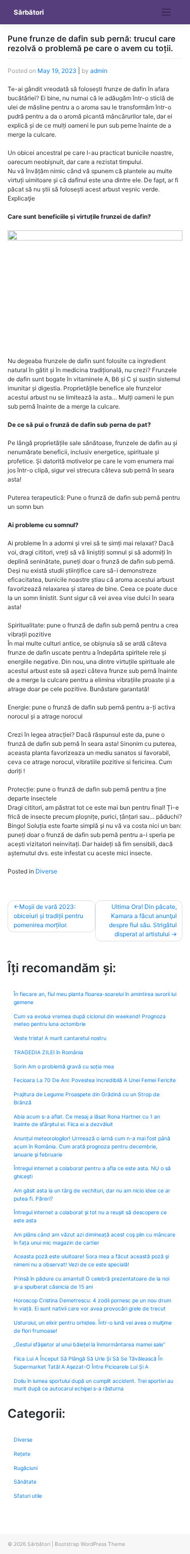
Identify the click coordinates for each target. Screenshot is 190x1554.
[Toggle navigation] (166, 12)
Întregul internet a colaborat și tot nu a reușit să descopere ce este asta (90, 1216)
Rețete (22, 1454)
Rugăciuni (25, 1468)
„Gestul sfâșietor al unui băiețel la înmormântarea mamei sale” (89, 1344)
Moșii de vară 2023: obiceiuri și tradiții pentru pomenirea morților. (48, 916)
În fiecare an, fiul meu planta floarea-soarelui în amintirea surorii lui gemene (95, 998)
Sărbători (29, 12)
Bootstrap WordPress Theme (90, 1544)
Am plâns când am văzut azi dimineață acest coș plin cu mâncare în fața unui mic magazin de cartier (94, 1238)
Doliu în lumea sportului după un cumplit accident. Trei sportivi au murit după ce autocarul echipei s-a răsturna (93, 1385)
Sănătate (25, 1482)
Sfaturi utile (28, 1496)
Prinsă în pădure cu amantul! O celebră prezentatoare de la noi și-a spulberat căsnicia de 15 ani (91, 1283)
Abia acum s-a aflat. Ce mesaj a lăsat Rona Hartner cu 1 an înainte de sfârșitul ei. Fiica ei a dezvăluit (87, 1120)
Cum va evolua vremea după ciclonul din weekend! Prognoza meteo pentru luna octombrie (90, 1020)
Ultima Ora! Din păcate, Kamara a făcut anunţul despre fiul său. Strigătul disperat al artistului (143, 920)
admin (98, 70)
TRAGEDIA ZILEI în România (48, 1052)
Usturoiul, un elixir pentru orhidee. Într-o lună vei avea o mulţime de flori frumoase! (93, 1327)
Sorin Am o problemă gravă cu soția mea (64, 1066)
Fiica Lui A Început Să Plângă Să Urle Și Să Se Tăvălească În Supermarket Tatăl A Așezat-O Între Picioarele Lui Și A (88, 1363)
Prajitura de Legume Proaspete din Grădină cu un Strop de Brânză (87, 1098)
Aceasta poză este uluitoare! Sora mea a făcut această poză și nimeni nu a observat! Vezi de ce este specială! (91, 1260)
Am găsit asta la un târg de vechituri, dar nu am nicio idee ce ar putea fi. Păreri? (92, 1194)
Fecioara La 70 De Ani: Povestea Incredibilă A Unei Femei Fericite (95, 1080)
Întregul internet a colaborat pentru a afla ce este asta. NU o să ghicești (92, 1172)
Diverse (46, 871)
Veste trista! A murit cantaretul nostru (60, 1038)
